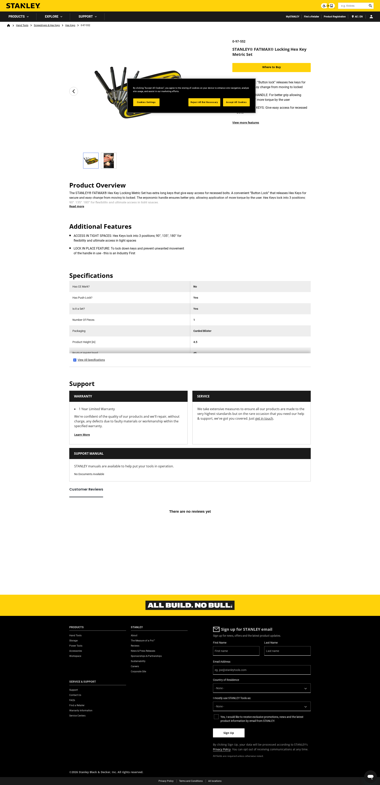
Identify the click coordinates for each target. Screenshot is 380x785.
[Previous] (73, 91)
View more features (245, 122)
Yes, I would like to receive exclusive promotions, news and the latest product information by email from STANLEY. (261, 718)
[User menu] (371, 16)
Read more (76, 206)
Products (17, 16)
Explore (51, 16)
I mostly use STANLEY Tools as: (232, 698)
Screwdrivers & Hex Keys (47, 25)
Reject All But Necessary (204, 102)
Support (86, 16)
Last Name (271, 642)
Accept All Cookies (236, 102)
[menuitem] (18, 16)
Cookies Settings (146, 102)
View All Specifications (91, 359)
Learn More (82, 434)
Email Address (221, 661)
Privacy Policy (222, 749)
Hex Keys (70, 25)
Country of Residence (226, 679)
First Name (219, 642)
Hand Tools (22, 25)
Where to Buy (271, 67)
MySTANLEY (292, 16)
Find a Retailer (311, 16)
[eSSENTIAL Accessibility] (328, 6)
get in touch (264, 418)
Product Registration (335, 16)
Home (8, 26)
